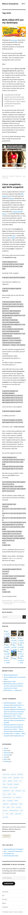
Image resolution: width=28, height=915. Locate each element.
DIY (5, 748)
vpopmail (18, 813)
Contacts (5, 907)
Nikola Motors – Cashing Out (13, 690)
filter (4, 784)
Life (5, 757)
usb (7, 813)
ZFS (8, 238)
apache (13, 774)
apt (21, 600)
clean (4, 781)
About (4, 903)
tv (3, 813)
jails (12, 791)
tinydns (18, 807)
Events (6, 750)
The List (4, 899)
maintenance (7, 797)
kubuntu (15, 602)
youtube (5, 817)
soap (20, 804)
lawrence (18, 791)
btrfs (17, 176)
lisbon (9, 794)
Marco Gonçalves (10, 4)
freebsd (16, 784)
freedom (5, 787)
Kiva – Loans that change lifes (13, 851)
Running (6, 761)
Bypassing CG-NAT (10, 681)
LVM (13, 235)
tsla (21, 810)
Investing (7, 755)
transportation (13, 810)
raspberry (6, 804)
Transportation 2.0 (18, 705)
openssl (18, 797)
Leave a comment (8, 603)
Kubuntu (11, 198)
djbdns (10, 781)
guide (15, 787)
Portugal (10, 800)
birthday (20, 774)
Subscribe (8, 883)
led (24, 791)
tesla (8, 807)
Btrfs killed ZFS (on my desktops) (13, 21)
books (5, 777)
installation (6, 791)
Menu (23, 3)
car (22, 777)
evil (20, 781)
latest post (14, 40)
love (14, 794)
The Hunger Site (9, 853)
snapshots (23, 602)
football (9, 784)
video (11, 813)
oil (13, 797)
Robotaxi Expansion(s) (11, 675)
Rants (5, 759)
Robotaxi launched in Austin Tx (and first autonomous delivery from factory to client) (13, 686)
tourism (5, 810)
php (4, 800)
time (12, 807)
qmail (16, 800)
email (16, 781)
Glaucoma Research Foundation (13, 849)
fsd (11, 787)
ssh (4, 807)
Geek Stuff (11, 176)
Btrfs (13, 238)
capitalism (16, 777)
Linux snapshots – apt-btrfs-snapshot (12, 185)
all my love (6, 774)
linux (19, 602)
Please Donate (6, 836)
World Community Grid (11, 855)
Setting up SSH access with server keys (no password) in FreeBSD (15, 720)
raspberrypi (13, 804)
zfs (20, 176)
